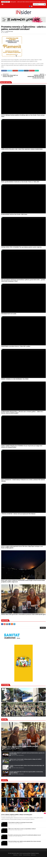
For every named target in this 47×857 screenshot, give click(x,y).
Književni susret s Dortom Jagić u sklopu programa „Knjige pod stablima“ (25, 759)
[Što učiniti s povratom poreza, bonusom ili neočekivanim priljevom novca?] (4, 837)
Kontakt (20, 855)
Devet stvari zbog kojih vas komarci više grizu (10, 75)
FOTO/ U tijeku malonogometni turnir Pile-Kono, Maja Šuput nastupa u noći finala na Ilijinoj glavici (22, 547)
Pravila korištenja (26, 855)
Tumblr (26, 70)
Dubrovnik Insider (9, 31)
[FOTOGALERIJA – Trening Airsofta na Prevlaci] (23, 702)
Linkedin (21, 70)
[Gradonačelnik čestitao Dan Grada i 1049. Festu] (23, 198)
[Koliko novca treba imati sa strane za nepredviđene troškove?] (4, 830)
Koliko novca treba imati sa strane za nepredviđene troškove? (22, 828)
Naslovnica (15, 855)
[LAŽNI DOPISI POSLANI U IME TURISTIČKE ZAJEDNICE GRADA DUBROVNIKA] (23, 133)
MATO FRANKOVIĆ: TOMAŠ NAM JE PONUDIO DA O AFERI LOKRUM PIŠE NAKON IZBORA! (23, 480)
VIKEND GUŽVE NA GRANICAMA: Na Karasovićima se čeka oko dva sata (35, 76)
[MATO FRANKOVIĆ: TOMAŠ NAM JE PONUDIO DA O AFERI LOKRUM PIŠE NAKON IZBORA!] (23, 464)
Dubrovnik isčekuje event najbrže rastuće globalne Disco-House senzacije (24, 841)
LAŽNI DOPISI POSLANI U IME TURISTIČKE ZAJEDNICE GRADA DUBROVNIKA (22, 149)
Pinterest (32, 70)
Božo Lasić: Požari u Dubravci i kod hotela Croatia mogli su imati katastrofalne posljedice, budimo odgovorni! (23, 581)
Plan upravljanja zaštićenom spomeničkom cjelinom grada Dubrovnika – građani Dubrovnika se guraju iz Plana (23, 280)
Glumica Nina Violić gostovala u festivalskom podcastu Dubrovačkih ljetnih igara (23, 614)
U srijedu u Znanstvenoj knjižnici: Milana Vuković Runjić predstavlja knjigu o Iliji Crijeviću (26, 766)
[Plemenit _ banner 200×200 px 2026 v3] (12, 56)
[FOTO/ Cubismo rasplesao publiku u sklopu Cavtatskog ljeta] (23, 797)
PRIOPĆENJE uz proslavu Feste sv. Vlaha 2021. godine (15, 346)
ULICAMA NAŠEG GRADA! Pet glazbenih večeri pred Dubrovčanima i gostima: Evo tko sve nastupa (27, 753)
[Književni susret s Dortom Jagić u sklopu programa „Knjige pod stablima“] (5, 761)
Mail (37, 70)
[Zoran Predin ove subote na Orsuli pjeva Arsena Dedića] (4, 824)
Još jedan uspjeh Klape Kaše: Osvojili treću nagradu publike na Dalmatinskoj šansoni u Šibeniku (26, 772)
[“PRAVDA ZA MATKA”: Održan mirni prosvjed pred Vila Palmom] (23, 498)
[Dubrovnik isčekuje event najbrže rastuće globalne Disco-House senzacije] (4, 843)
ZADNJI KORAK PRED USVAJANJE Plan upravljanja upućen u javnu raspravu (21, 247)
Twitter (10, 70)
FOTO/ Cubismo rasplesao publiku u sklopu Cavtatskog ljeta (16, 814)
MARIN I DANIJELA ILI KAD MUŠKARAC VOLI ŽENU (14, 379)
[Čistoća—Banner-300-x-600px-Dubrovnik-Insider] (23, 681)
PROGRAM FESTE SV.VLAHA (8, 313)
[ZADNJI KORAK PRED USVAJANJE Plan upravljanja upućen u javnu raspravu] (23, 231)
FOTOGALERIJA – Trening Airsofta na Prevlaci (14, 715)
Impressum (33, 855)
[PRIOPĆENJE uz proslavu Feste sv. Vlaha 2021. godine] (23, 330)
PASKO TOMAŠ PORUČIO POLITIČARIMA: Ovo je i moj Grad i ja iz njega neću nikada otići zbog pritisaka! (21, 446)
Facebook (4, 70)
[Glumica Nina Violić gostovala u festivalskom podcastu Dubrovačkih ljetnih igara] (23, 598)
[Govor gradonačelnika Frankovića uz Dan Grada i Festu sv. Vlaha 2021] (23, 166)
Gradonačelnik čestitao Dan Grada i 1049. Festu (14, 214)
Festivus (37, 853)
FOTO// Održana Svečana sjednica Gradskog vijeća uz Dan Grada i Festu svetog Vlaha (22, 115)
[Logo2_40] (12, 642)
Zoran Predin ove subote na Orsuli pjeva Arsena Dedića (20, 822)
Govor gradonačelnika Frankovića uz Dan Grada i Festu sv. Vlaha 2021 (20, 181)
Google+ (15, 70)
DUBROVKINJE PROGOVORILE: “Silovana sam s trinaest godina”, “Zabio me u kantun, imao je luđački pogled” (22, 412)
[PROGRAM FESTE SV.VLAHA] (23, 298)
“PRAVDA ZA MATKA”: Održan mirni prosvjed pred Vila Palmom (18, 513)
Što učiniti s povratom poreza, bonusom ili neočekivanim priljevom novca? (24, 835)
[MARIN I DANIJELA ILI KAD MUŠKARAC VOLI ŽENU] (23, 363)
